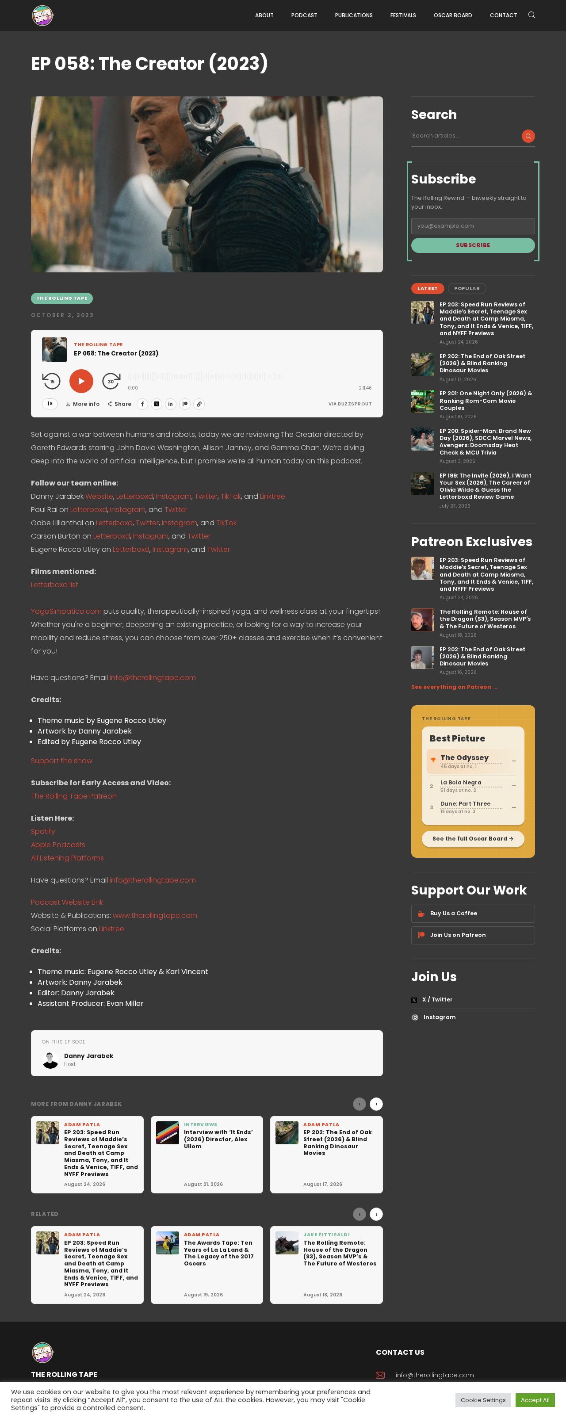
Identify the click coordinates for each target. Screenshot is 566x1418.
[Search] (528, 136)
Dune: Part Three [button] (465, 803)
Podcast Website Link (67, 902)
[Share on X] (156, 404)
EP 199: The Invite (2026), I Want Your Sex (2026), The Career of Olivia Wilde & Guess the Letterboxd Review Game (486, 486)
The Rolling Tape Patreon (74, 796)
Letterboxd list (54, 585)
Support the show (61, 761)
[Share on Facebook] (142, 404)
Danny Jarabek (89, 1056)
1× (50, 403)
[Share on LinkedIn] (170, 404)
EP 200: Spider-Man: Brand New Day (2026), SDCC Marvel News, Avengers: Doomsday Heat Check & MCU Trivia (486, 442)
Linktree (272, 496)
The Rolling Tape (62, 298)
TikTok (231, 496)
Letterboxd (134, 496)
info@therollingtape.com (153, 678)
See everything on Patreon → (454, 687)
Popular (467, 288)
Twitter (206, 496)
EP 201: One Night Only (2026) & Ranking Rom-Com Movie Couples (486, 401)
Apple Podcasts (58, 845)
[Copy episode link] (199, 404)
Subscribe (473, 245)
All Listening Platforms (67, 858)
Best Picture (458, 739)
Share (123, 404)
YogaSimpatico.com (66, 611)
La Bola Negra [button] (461, 782)
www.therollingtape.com (155, 915)
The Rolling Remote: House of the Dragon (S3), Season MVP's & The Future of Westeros (485, 619)
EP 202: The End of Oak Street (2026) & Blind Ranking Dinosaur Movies (482, 364)
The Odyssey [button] (464, 757)
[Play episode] (81, 381)
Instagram (173, 496)
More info (86, 404)
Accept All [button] (535, 1400)
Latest (427, 288)
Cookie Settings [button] (483, 1400)
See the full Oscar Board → (473, 838)
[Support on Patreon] (185, 404)
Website (99, 496)
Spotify (43, 831)
